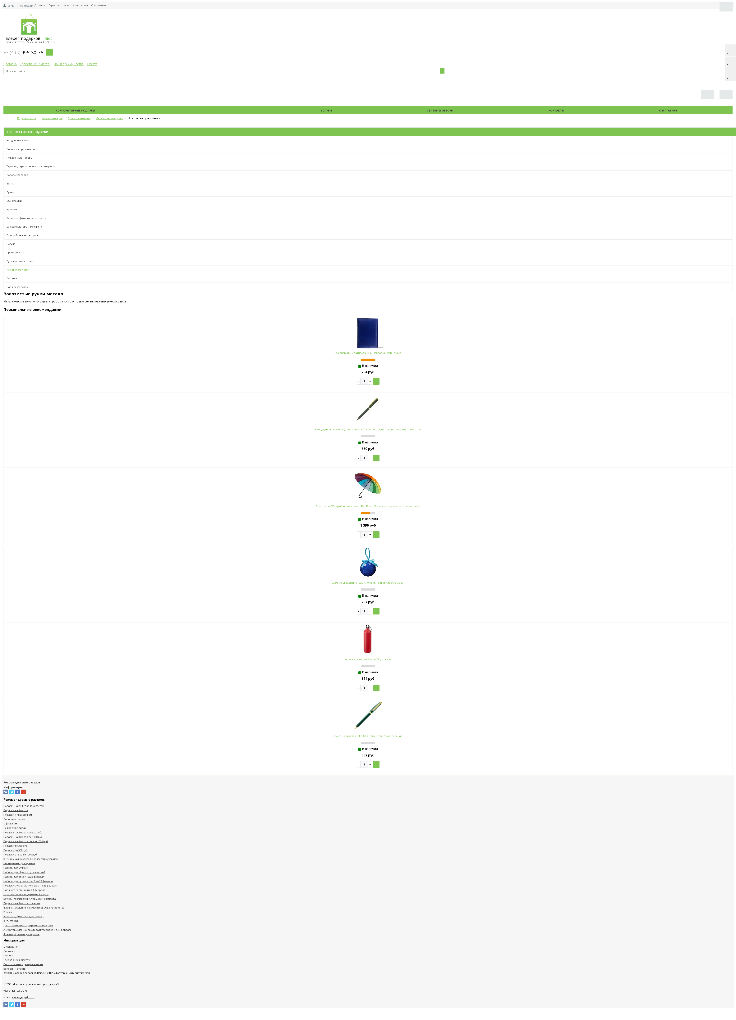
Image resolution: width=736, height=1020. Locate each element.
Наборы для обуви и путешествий (24, 872)
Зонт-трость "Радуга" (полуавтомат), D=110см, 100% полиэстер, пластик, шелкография (368, 506)
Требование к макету (35, 64)
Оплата (92, 64)
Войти (11, 5)
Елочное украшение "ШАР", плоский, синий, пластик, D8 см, (368, 582)
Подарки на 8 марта (15, 810)
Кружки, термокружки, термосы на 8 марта (29, 898)
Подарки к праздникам (21, 149)
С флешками (10, 823)
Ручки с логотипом (18, 269)
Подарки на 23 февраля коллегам (23, 806)
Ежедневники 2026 (18, 140)
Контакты (556, 110)
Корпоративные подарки (75, 110)
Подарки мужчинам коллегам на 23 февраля (30, 885)
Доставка (39, 5)
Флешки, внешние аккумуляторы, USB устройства (34, 907)
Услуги (326, 110)
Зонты (10, 183)
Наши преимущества (75, 5)
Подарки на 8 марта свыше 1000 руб (25, 841)
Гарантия (54, 5)
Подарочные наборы (20, 157)
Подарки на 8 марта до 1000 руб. (23, 837)
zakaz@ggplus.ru (23, 997)
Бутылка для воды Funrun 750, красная (368, 659)
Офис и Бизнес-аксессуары (23, 235)
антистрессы (11, 921)
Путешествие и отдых (20, 261)
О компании (98, 5)
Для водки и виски (14, 828)
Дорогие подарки (17, 175)
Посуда (11, 244)
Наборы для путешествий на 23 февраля (28, 881)
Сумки (10, 192)
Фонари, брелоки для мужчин (21, 934)
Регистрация (25, 5)
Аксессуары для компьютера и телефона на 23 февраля (37, 930)
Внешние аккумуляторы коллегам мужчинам (30, 859)
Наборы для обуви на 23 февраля (23, 876)
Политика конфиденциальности (23, 964)
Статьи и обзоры (440, 110)
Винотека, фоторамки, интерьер (27, 218)
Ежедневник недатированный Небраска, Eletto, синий (368, 353)
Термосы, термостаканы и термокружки (31, 166)
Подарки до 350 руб (15, 845)
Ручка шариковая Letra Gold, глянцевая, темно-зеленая (368, 736)
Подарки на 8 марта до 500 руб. (22, 832)
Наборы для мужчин (15, 867)
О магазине (668, 110)
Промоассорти (15, 252)
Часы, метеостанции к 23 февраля (24, 890)
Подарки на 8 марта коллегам (21, 903)
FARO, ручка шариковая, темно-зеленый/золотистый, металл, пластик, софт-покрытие (368, 429)
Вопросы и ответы (14, 968)
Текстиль (12, 278)
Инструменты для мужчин (19, 863)
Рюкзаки (8, 912)
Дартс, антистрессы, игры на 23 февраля (28, 925)
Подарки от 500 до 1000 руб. (20, 854)
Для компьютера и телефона (24, 226)
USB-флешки (14, 200)
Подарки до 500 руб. (15, 850)
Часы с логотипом (17, 287)
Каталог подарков (208, 110)
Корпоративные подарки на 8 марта (25, 894)
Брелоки (12, 209)
